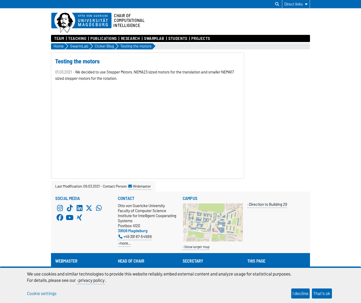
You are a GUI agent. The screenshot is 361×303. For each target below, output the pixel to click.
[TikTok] (70, 208)
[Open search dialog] (277, 4)
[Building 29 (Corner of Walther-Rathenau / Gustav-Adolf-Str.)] (213, 240)
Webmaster (142, 186)
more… (125, 243)
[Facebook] (60, 217)
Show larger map (197, 247)
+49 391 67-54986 (137, 236)
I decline (300, 293)
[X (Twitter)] (89, 208)
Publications (103, 38)
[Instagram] (60, 208)
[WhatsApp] (99, 208)
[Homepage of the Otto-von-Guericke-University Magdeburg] (81, 23)
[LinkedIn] (79, 208)
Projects (200, 38)
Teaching (77, 38)
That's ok (321, 293)
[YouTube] (70, 217)
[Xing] (79, 217)
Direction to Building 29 (268, 204)
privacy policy (91, 280)
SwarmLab (154, 38)
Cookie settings (42, 293)
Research (130, 38)
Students (177, 38)
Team (59, 38)
